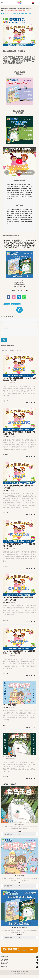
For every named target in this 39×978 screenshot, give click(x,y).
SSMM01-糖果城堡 (19, 876)
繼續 (4, 340)
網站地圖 (19, 971)
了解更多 (32, 950)
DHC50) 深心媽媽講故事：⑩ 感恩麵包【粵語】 (17, 10)
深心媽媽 (7, 304)
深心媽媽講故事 (15, 304)
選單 (2, 1)
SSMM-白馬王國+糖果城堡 (19, 927)
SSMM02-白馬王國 (19, 824)
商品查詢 (13, 971)
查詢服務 (25, 971)
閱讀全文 (5, 401)
